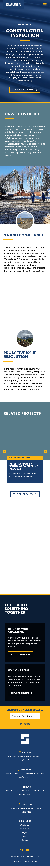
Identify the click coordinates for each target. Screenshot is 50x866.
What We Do (25, 24)
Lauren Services (21, 856)
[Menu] (45, 4)
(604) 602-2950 (25, 777)
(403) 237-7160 (25, 760)
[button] (4, 451)
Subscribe (25, 724)
